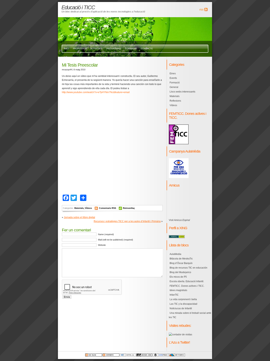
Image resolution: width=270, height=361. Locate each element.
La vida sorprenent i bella (183, 299)
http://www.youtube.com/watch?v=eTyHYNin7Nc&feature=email (96, 92)
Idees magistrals (178, 290)
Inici (66, 48)
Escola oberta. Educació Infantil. (187, 281)
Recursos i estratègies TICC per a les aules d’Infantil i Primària (127, 221)
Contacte (147, 48)
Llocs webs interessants (182, 91)
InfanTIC (174, 294)
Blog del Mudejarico (180, 272)
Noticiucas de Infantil (181, 308)
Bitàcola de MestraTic (181, 258)
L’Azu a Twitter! (179, 342)
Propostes (79, 48)
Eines (173, 73)
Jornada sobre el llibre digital (79, 217)
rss (201, 9)
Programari (113, 48)
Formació (131, 48)
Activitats (96, 48)
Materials (79, 208)
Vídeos (88, 208)
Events (173, 78)
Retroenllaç (129, 208)
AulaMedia (175, 254)
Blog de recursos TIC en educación (188, 267)
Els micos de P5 (178, 276)
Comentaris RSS (108, 208)
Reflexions (175, 100)
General (174, 87)
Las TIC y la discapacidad (183, 304)
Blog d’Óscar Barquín (181, 263)
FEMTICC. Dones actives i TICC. (187, 286)
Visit (179, 220)
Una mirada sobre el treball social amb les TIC (190, 315)
